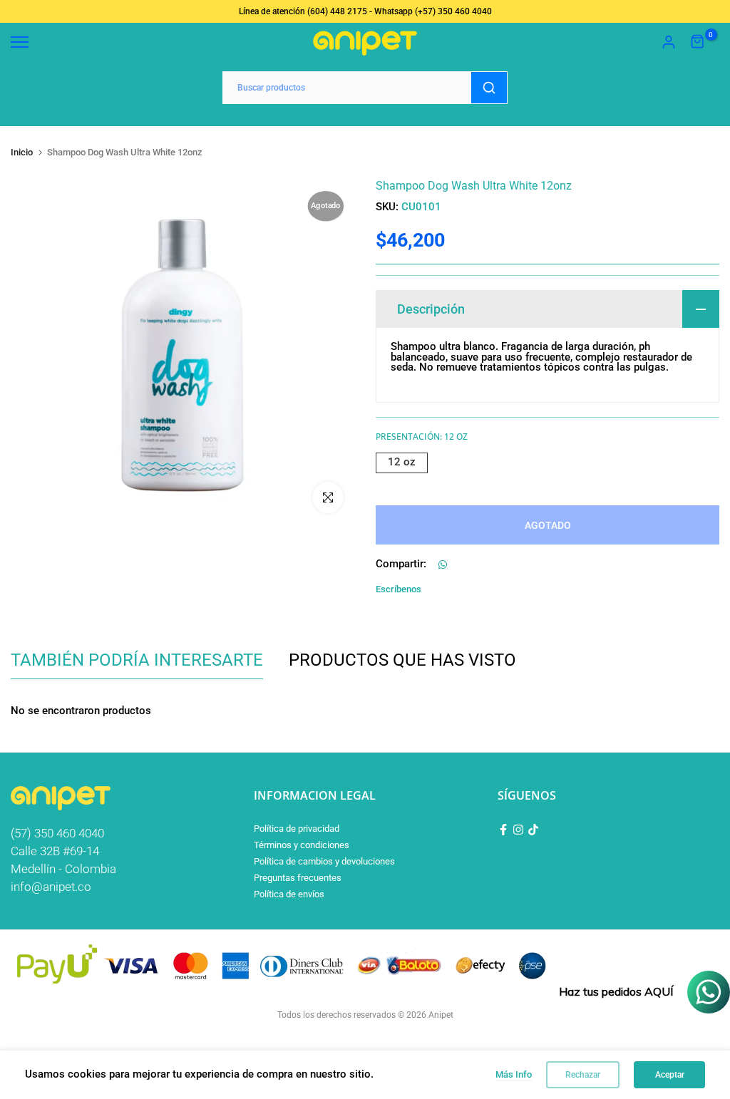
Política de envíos (289, 894)
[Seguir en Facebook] (503, 829)
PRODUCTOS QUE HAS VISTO (402, 660)
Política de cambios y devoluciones (324, 861)
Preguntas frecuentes (297, 877)
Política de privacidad (296, 828)
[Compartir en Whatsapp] (442, 564)
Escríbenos (398, 589)
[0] (698, 42)
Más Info (513, 1074)
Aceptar (669, 1075)
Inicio (22, 152)
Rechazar (582, 1075)
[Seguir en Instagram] (518, 829)
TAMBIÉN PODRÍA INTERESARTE (137, 660)
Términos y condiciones (301, 845)
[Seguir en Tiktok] (533, 829)
